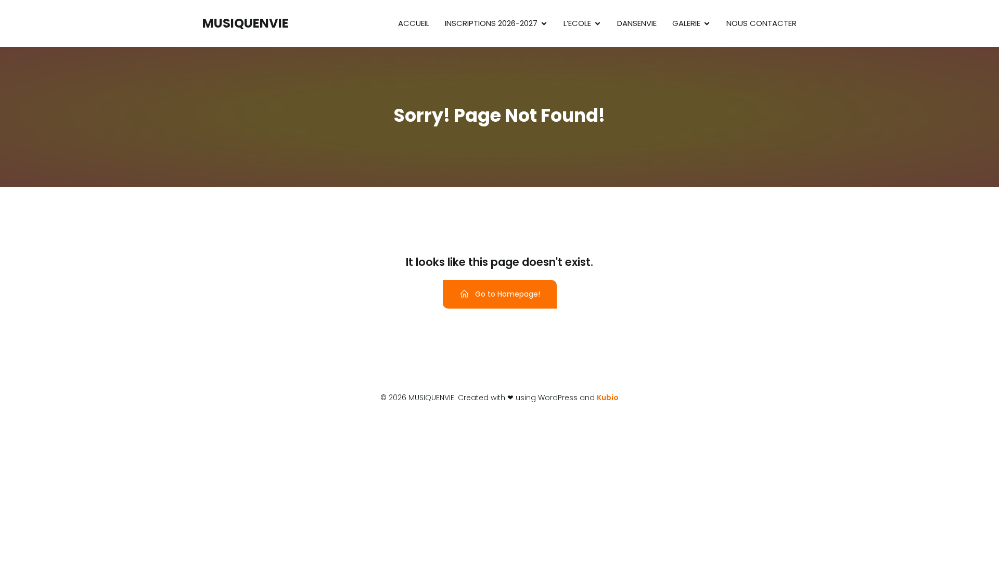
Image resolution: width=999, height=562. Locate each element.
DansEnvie (637, 23)
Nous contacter (761, 23)
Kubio (608, 397)
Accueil (413, 23)
